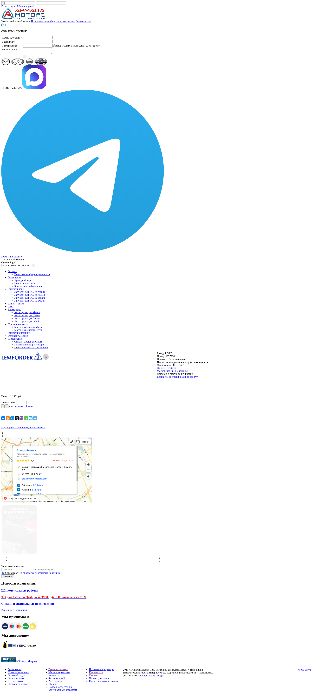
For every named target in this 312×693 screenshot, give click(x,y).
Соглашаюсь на (32, 573)
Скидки (93, 675)
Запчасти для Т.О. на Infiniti (29, 297)
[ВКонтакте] (3, 418)
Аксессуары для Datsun (27, 318)
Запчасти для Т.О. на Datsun (29, 300)
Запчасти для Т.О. (58, 678)
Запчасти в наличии (19, 332)
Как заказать (96, 672)
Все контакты (83, 21)
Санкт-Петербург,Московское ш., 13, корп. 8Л (172, 369)
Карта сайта (304, 669)
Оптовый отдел (16, 675)
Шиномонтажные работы (19, 590)
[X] (17, 418)
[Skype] (30, 418)
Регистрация (8, 6)
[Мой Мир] (12, 418)
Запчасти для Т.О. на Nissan (29, 294)
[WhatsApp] (26, 418)
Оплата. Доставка (99, 678)
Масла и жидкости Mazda (28, 327)
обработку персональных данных (41, 573)
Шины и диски (16, 303)
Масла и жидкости (18, 324)
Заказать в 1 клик (23, 406)
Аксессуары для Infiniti (26, 321)
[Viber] (21, 418)
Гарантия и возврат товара (29, 344)
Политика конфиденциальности (32, 274)
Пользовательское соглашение (31, 347)
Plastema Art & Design (151, 675)
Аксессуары (14, 309)
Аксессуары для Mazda (27, 312)
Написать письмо (65, 21)
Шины (52, 684)
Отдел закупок (16, 678)
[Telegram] (35, 418)
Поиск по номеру (58, 669)
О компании (14, 277)
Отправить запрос (18, 335)
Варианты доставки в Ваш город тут (177, 376)
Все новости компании (14, 610)
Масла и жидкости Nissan (28, 330)
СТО (10, 306)
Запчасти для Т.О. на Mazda (29, 291)
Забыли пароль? (25, 6)
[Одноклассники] (8, 418)
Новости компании (25, 283)
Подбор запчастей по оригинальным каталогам (62, 688)
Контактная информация (28, 286)
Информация (15, 338)
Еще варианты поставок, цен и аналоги (23, 427)
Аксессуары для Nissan (27, 315)
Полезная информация (101, 669)
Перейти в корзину (11, 256)
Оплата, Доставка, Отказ (28, 341)
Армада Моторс (23, 280)
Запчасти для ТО (17, 289)
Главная (12, 271)
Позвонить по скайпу (43, 21)
